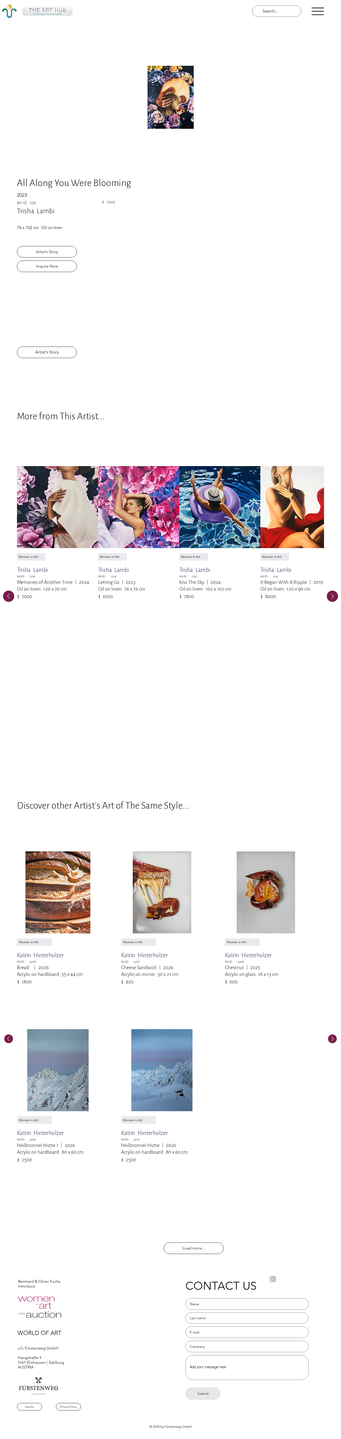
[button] (318, 11)
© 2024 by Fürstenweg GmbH (170, 1426)
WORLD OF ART (39, 1332)
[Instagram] (273, 1279)
